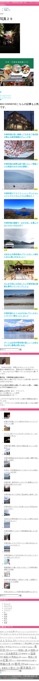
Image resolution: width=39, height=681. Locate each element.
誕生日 (33, 664)
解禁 (27, 664)
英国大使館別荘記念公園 (26, 660)
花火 (14, 660)
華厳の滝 (7, 663)
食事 (5, 623)
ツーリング (8, 608)
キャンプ (7, 604)
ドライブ (7, 610)
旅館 (5, 614)
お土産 (13, 631)
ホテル (28, 634)
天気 (24, 647)
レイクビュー (22, 641)
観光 (5, 618)
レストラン (33, 641)
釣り (5, 620)
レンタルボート (6, 643)
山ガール (13, 650)
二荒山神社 (29, 643)
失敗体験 (31, 647)
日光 (2, 654)
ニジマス (30, 631)
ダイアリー (8, 606)
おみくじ (4, 631)
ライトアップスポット (8, 637)
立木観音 (25, 657)
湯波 (7, 657)
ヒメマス (19, 634)
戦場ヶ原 (24, 650)
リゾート (27, 637)
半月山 (10, 647)
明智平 (26, 654)
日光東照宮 (13, 653)
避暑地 (6, 668)
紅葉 (7, 660)
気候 (5, 616)
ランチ (18, 637)
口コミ (18, 647)
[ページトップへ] (1, 673)
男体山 (16, 657)
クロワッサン (22, 631)
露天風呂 (27, 667)
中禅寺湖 (18, 643)
